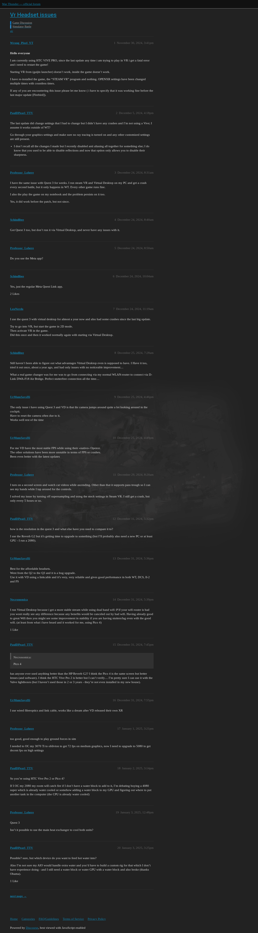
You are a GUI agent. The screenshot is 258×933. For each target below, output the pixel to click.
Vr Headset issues (33, 14)
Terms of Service (73, 919)
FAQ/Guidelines (49, 919)
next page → (18, 896)
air (11, 31)
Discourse (32, 927)
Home (14, 919)
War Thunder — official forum (21, 4)
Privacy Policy (97, 919)
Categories (28, 919)
